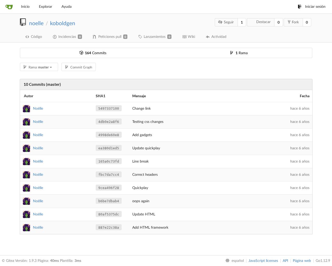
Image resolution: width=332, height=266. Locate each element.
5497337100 (108, 108)
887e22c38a (108, 227)
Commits (95, 53)
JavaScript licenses (263, 261)
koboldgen (62, 23)
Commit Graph (81, 67)
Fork (295, 22)
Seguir (229, 22)
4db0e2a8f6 (108, 122)
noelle (36, 23)
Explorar (45, 7)
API (285, 261)
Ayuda (66, 7)
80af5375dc (108, 214)
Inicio (25, 7)
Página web (302, 261)
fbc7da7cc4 (108, 175)
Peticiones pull (112, 37)
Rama (242, 53)
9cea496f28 (108, 188)
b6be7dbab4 (108, 201)
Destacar (263, 22)
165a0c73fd (108, 161)
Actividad (218, 37)
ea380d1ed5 (108, 148)
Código (36, 37)
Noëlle (38, 108)
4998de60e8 (108, 135)
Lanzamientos (157, 37)
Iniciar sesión (315, 7)
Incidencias (69, 37)
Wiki (191, 37)
